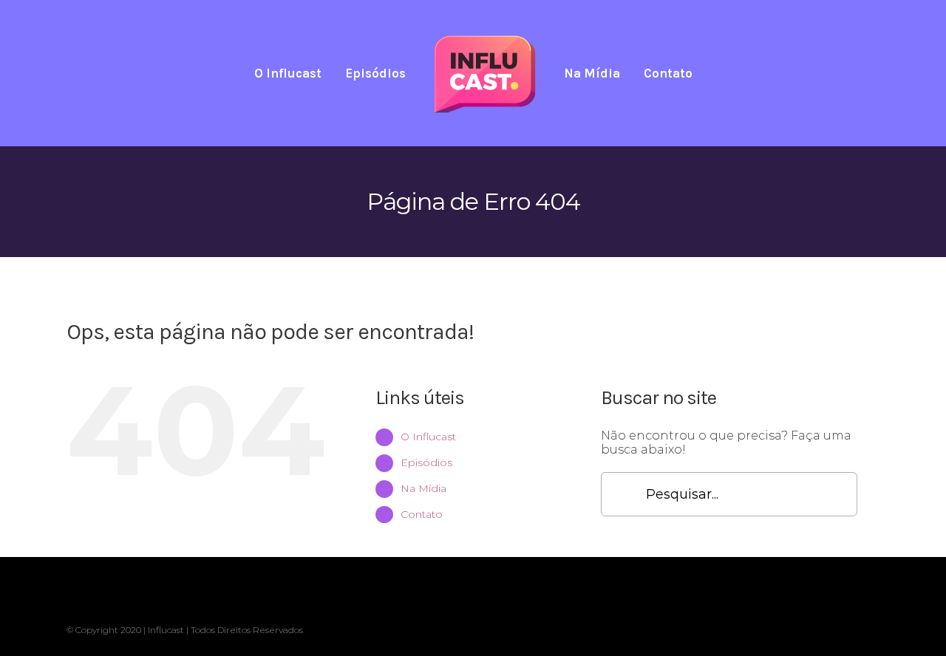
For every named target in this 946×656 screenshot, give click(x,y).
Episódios (426, 462)
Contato (422, 514)
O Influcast (428, 436)
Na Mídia (423, 488)
